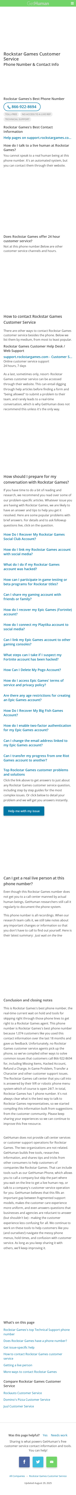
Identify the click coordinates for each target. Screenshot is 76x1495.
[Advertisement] (38, 201)
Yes (45, 1435)
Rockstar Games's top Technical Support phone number (37, 1332)
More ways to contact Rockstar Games (30, 1372)
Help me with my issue (24, 811)
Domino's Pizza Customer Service (27, 1400)
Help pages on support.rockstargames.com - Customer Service (38, 137)
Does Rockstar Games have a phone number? (35, 1341)
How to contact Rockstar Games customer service (33, 1356)
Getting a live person (18, 1365)
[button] (72, 3)
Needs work (59, 1435)
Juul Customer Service (19, 1406)
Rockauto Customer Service (23, 1393)
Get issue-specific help (19, 1347)
